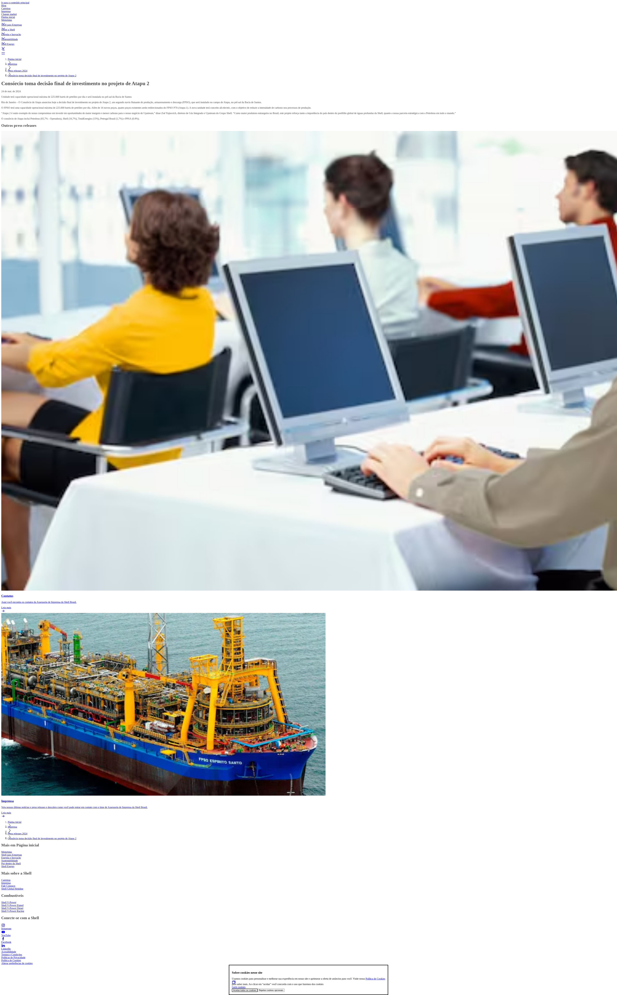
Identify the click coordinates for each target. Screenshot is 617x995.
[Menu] (308, 53)
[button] (308, 21)
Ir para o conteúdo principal (15, 2)
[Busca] (308, 49)
